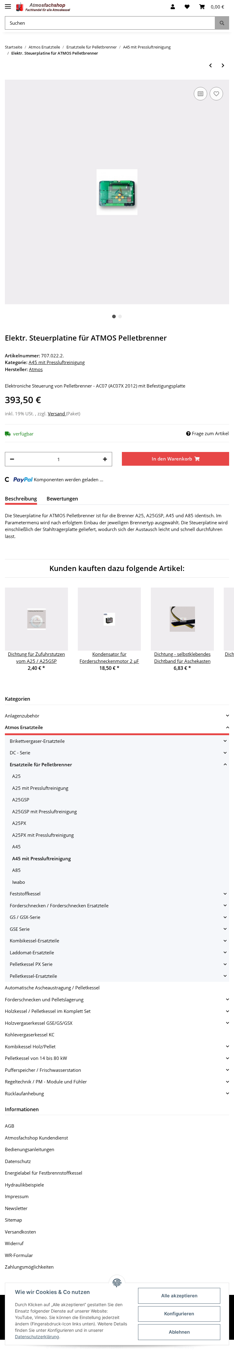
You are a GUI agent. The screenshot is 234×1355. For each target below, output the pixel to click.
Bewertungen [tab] (62, 498)
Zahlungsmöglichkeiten (29, 1267)
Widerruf (14, 1243)
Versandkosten (20, 1232)
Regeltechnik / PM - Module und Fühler (46, 1082)
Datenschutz (18, 1161)
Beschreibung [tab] (21, 498)
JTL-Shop (202, 1347)
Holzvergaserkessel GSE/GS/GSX (39, 1023)
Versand (57, 413)
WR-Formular (19, 1255)
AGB (9, 1126)
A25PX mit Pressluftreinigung (43, 835)
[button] (173, 7)
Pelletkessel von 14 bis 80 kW (36, 1058)
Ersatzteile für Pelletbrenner (41, 764)
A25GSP (20, 800)
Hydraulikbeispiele (24, 1185)
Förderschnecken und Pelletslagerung (44, 999)
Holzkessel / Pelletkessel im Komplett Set (47, 1011)
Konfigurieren (179, 1314)
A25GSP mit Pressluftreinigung (44, 811)
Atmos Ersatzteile (24, 727)
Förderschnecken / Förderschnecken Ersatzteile (59, 905)
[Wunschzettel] (187, 7)
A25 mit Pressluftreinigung (40, 788)
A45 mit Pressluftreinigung (57, 362)
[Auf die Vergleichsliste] (200, 93)
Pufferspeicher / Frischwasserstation (43, 1070)
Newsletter (16, 1208)
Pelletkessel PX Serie (31, 964)
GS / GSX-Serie (25, 917)
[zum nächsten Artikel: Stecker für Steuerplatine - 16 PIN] (223, 65)
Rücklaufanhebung (24, 1093)
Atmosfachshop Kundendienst (36, 1138)
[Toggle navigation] (8, 4)
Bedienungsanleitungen (29, 1149)
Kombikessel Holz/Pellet (30, 1046)
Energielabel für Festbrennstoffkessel (43, 1173)
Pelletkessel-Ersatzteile (33, 976)
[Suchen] (222, 23)
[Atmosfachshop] (43, 7)
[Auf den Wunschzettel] (216, 93)
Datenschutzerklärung (37, 1336)
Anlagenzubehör (22, 716)
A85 (16, 870)
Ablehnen (179, 1332)
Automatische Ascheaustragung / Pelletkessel (52, 988)
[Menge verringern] (12, 459)
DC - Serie (20, 753)
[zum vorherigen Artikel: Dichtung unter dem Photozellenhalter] (210, 65)
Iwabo (18, 882)
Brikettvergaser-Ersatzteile (37, 741)
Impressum (17, 1196)
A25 (16, 776)
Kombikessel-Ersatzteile (34, 941)
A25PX (19, 823)
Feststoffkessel (25, 894)
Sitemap (13, 1220)
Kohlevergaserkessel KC (29, 1035)
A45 (16, 847)
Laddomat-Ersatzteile (32, 952)
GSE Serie (20, 929)
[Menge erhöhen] (105, 459)
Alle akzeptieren (179, 1296)
